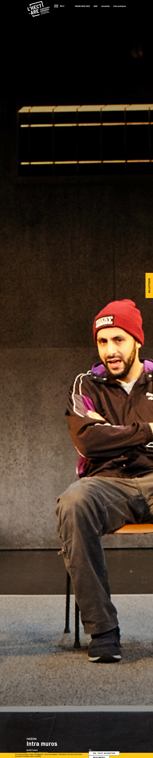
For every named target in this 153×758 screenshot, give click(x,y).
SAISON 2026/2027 (82, 6)
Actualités (105, 6)
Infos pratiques (119, 6)
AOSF (96, 6)
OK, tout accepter (104, 753)
